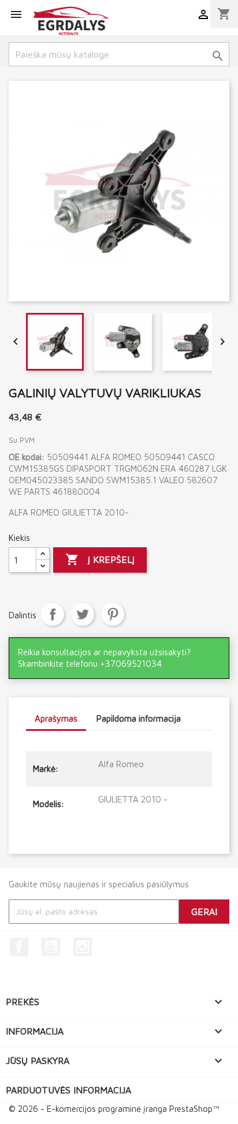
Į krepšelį (100, 559)
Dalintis (52, 614)
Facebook (19, 947)
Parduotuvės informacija (68, 1090)
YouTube (51, 947)
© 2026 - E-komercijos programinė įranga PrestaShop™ (114, 1109)
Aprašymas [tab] (56, 718)
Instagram (82, 947)
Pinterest (112, 614)
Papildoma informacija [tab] (138, 718)
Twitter (82, 614)
